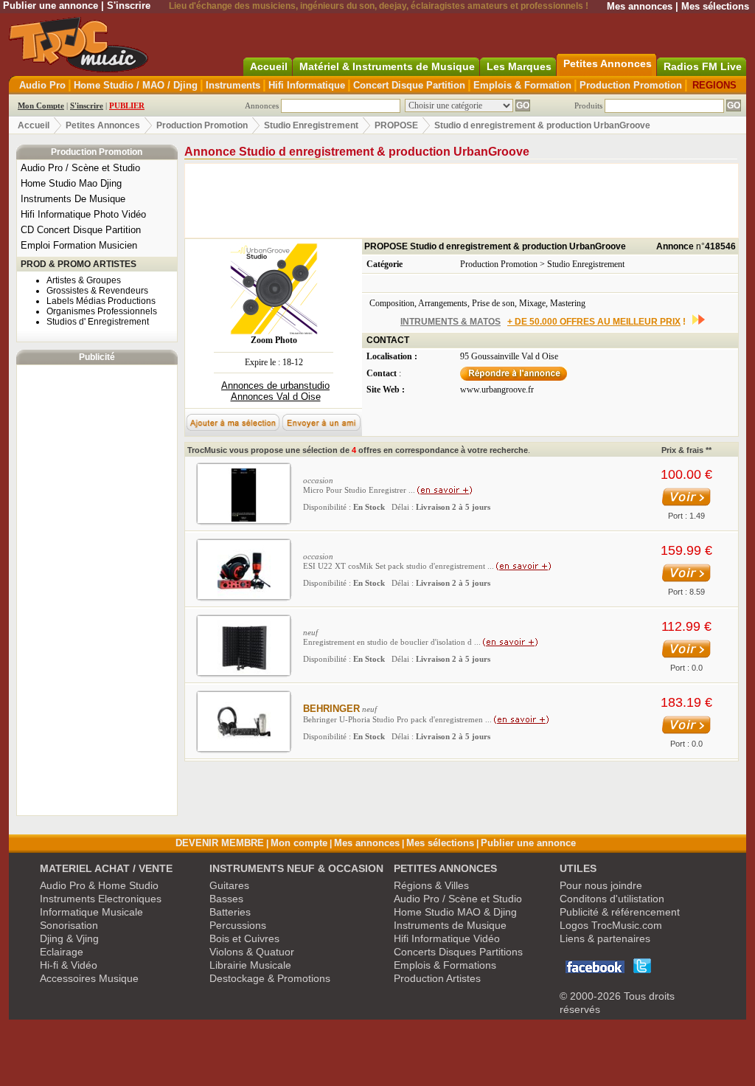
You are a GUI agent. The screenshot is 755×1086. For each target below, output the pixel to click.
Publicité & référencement (620, 912)
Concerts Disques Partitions (458, 952)
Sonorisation (69, 925)
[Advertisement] (97, 590)
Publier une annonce (50, 5)
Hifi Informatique (306, 85)
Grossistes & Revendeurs (97, 291)
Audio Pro (42, 85)
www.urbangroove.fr (497, 389)
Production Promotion (631, 85)
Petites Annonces (103, 125)
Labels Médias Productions (101, 301)
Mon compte (299, 842)
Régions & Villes (431, 885)
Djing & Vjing (69, 938)
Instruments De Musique (73, 198)
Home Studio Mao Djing (71, 183)
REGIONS (714, 85)
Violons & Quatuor (251, 952)
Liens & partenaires (605, 938)
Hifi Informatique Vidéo (447, 938)
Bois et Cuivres (244, 938)
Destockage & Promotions (269, 978)
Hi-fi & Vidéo (68, 965)
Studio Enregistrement (311, 125)
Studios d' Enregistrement (97, 322)
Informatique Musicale (91, 912)
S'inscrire (128, 5)
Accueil (33, 125)
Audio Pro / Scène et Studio (80, 167)
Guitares (229, 885)
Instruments (233, 85)
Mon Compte (41, 105)
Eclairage (61, 952)
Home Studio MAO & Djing (455, 912)
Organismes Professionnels (101, 311)
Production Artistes (437, 978)
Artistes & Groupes (83, 280)
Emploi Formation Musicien (79, 245)
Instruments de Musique (450, 925)
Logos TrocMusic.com (611, 925)
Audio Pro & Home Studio (99, 885)
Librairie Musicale (250, 965)
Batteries (230, 912)
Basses (226, 899)
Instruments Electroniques (100, 899)
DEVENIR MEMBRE (219, 842)
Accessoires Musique (89, 978)
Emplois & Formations (445, 965)
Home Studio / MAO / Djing (136, 85)
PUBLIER (127, 105)
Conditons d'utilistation (612, 899)
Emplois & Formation (522, 85)
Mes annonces (639, 6)
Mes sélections (715, 6)
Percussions (237, 925)
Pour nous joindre (601, 885)
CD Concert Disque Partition (81, 229)
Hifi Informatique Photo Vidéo (83, 214)
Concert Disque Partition (409, 85)
